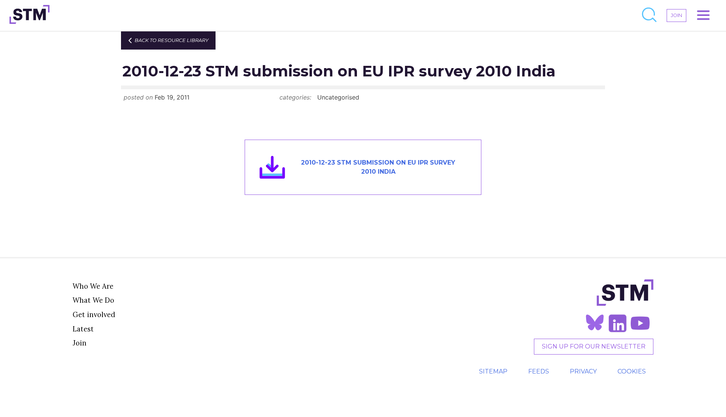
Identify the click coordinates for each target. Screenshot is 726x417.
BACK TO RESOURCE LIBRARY (171, 40)
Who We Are (93, 286)
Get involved (94, 314)
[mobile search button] (649, 15)
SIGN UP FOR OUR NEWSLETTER (593, 346)
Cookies (631, 371)
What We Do (93, 300)
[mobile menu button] (703, 15)
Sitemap (493, 371)
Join (80, 342)
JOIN (676, 15)
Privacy (583, 371)
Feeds (538, 371)
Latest (83, 328)
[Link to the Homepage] (29, 15)
